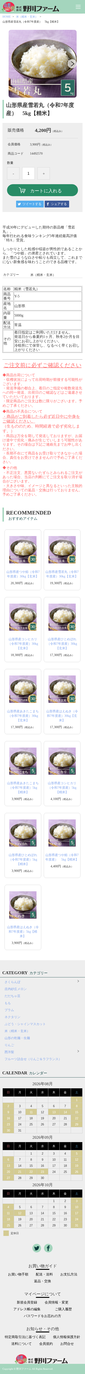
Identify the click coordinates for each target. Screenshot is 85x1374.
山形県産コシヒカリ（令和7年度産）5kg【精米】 (62, 787)
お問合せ (67, 1344)
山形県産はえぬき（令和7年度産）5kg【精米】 (23, 931)
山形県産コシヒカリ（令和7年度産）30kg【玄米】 (23, 644)
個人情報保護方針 (66, 1337)
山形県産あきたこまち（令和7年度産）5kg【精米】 (23, 787)
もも (8, 1003)
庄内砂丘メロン (16, 989)
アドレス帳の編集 (27, 1309)
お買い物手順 (18, 1274)
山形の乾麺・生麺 (17, 1038)
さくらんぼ (12, 982)
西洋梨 (11, 1052)
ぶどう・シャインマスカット (25, 1024)
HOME (6, 16)
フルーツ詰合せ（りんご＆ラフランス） (33, 1059)
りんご (9, 1045)
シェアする (59, 204)
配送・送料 (44, 1274)
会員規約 (46, 1344)
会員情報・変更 (56, 1302)
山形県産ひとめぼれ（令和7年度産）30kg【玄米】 (62, 644)
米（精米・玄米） (27, 16)
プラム (9, 1010)
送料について (21, 1344)
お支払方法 (68, 1274)
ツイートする (31, 204)
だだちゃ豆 (12, 996)
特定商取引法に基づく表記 (25, 1337)
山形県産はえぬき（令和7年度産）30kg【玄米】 (62, 716)
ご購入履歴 (63, 1309)
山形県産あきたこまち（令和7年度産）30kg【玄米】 (23, 716)
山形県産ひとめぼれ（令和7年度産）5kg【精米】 (23, 859)
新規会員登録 (27, 1302)
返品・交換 (42, 1281)
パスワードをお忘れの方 (42, 1316)
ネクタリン (12, 1017)
